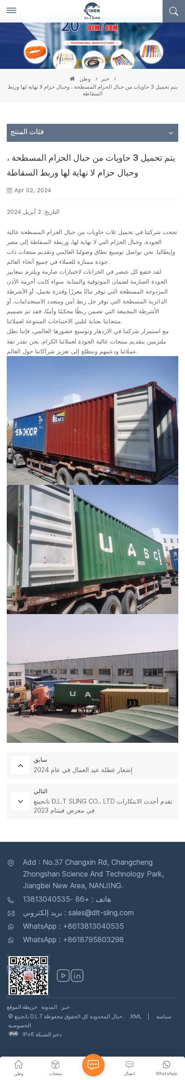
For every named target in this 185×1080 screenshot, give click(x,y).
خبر (105, 78)
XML (136, 1016)
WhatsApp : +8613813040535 (73, 926)
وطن (84, 78)
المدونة (49, 1006)
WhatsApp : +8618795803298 (73, 939)
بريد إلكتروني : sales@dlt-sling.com (78, 912)
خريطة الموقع (22, 1006)
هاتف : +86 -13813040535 (67, 899)
